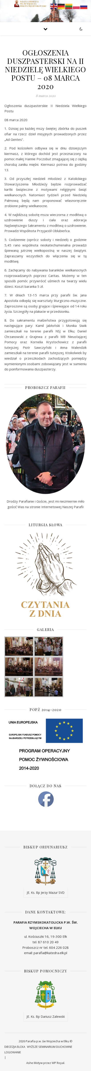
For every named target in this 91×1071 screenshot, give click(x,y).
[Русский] (84, 6)
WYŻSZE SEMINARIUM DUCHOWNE (49, 1047)
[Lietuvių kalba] (69, 6)
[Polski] (76, 6)
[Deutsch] (61, 6)
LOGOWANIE (12, 1052)
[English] (54, 6)
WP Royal (58, 1063)
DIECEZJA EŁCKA (14, 1047)
